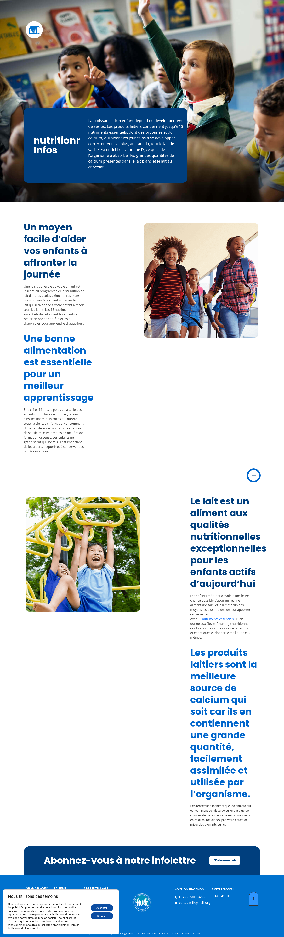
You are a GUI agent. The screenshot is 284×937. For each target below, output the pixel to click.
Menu (260, 472)
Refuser (102, 915)
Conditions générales (123, 933)
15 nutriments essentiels (216, 619)
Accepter (101, 907)
